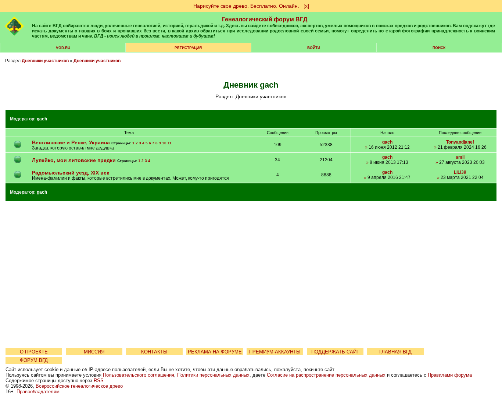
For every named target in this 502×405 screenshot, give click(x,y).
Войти (313, 48)
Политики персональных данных (213, 375)
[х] (306, 6)
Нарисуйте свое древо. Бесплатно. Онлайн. (246, 6)
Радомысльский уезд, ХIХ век (70, 173)
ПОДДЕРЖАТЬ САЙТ (335, 352)
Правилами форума (450, 375)
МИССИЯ (94, 352)
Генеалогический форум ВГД (264, 19)
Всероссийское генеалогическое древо (79, 386)
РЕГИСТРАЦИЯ (188, 48)
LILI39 (460, 172)
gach (42, 119)
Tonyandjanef (460, 142)
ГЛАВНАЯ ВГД (395, 352)
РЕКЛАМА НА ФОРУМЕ (215, 352)
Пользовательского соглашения (138, 375)
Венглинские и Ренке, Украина (71, 142)
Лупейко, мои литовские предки (74, 160)
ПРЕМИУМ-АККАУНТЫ (275, 352)
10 (164, 143)
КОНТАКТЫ (154, 352)
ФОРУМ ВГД (34, 360)
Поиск (439, 48)
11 (170, 143)
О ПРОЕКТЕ (34, 352)
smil (460, 157)
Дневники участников (45, 60)
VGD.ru (63, 48)
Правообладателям (38, 391)
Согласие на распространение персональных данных (326, 375)
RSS (99, 380)
